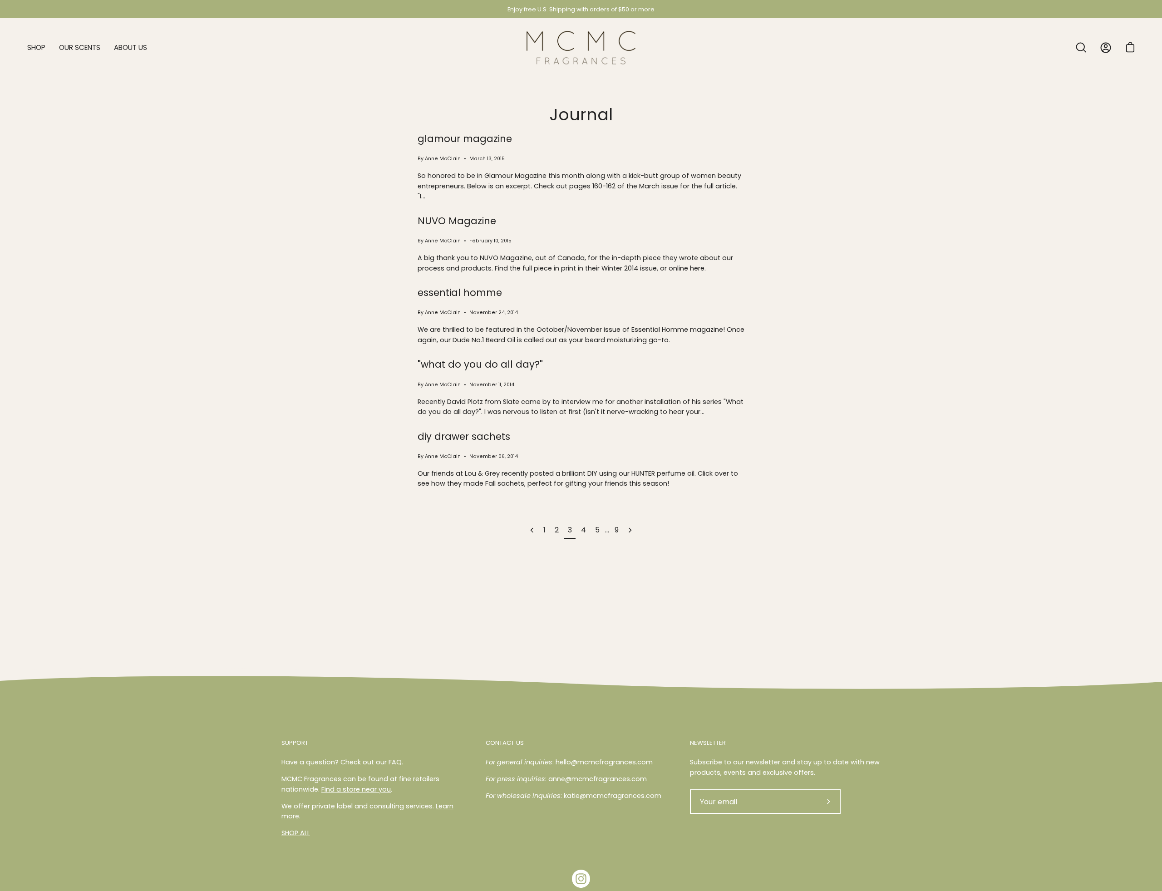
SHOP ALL (295, 832)
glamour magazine (465, 138)
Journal (581, 114)
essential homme (460, 292)
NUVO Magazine (457, 220)
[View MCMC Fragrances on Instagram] (581, 879)
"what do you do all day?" (480, 364)
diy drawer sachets (464, 436)
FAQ (395, 762)
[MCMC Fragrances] (581, 47)
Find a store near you (356, 789)
